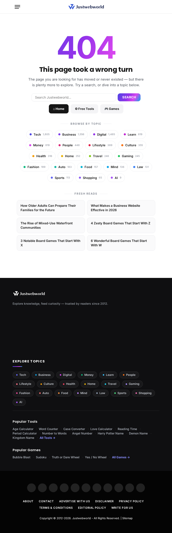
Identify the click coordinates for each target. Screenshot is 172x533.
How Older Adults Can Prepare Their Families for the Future (48, 208)
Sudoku (41, 457)
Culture (49, 383)
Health (70, 383)
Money (89, 374)
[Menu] (17, 7)
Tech (22, 374)
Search (129, 97)
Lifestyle (25, 383)
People (131, 374)
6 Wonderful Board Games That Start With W (119, 243)
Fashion (24, 393)
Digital (67, 374)
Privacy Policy (131, 501)
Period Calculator (25, 433)
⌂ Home (58, 108)
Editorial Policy (92, 507)
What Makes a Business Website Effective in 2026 (115, 208)
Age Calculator (23, 429)
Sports (121, 393)
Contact (46, 501)
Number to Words (54, 433)
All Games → (121, 457)
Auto (45, 393)
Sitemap (127, 518)
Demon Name (138, 433)
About (28, 501)
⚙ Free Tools (84, 108)
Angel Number (82, 433)
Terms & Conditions (56, 507)
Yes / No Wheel (96, 457)
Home (91, 383)
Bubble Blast (21, 457)
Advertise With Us (74, 501)
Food (64, 393)
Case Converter (74, 429)
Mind (83, 393)
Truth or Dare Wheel (65, 457)
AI (20, 402)
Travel (112, 383)
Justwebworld (81, 518)
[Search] (155, 7)
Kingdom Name (23, 437)
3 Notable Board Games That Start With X (50, 243)
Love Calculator (101, 429)
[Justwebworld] (86, 7)
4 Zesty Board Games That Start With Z (120, 223)
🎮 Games (111, 108)
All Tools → (47, 437)
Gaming (134, 383)
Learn (110, 374)
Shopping (145, 393)
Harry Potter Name (111, 433)
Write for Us (122, 507)
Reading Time (127, 429)
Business (44, 374)
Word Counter (48, 429)
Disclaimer (104, 501)
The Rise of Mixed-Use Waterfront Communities (47, 225)
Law (102, 393)
